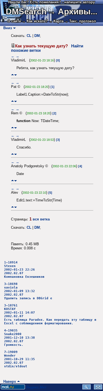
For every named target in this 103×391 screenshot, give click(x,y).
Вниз (6, 28)
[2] (54, 113)
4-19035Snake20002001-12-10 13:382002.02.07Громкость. (19, 338)
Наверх (8, 381)
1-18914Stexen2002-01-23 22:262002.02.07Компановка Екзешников (24, 270)
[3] (58, 139)
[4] (80, 166)
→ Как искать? (35, 21)
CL (29, 36)
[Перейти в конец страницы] (15, 75)
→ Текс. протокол (80, 21)
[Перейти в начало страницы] (12, 75)
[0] (58, 60)
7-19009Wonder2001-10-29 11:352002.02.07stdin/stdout (19, 359)
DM (37, 36)
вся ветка (41, 219)
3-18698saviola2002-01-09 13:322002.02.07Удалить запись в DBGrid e (28, 291)
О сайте (14, 21)
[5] (50, 192)
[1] (52, 86)
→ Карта (56, 21)
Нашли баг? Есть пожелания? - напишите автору (51, 2)
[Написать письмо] (98, 388)
